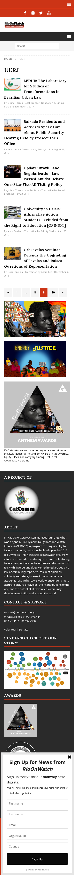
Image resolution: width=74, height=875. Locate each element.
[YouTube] (49, 13)
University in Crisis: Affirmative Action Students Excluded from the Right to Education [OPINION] (36, 217)
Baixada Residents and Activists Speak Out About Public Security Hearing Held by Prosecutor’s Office (34, 132)
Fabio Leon (13, 149)
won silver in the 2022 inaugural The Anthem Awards (35, 451)
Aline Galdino (14, 231)
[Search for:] (37, 46)
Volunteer (10, 629)
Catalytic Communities (33, 537)
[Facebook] (25, 13)
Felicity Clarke (48, 231)
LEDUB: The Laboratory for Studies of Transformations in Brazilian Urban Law (35, 89)
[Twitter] (41, 13)
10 (53, 292)
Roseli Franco (31, 102)
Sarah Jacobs (45, 149)
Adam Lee (46, 271)
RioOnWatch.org (50, 555)
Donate (23, 629)
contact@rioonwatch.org (19, 612)
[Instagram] (33, 13)
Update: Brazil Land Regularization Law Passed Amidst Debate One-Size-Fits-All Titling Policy (34, 176)
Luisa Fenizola (31, 190)
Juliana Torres (15, 102)
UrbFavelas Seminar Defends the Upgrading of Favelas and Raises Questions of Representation (35, 258)
